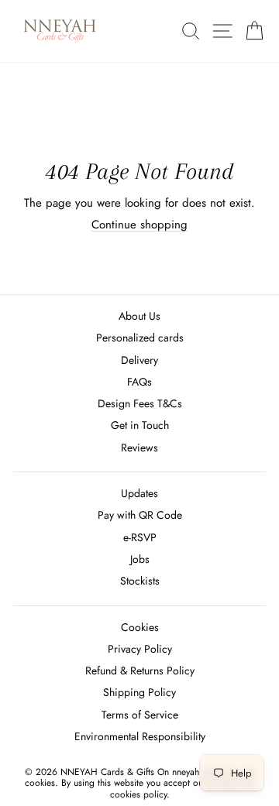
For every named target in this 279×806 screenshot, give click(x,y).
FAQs (139, 381)
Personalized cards (140, 337)
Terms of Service (140, 714)
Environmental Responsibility (139, 736)
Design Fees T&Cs (140, 403)
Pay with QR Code (140, 515)
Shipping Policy (139, 692)
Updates (139, 493)
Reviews (139, 447)
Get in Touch (140, 425)
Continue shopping (139, 224)
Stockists (140, 580)
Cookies (140, 627)
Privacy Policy (140, 649)
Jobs (140, 559)
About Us (139, 316)
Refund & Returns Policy (140, 670)
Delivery (139, 360)
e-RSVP (140, 537)
